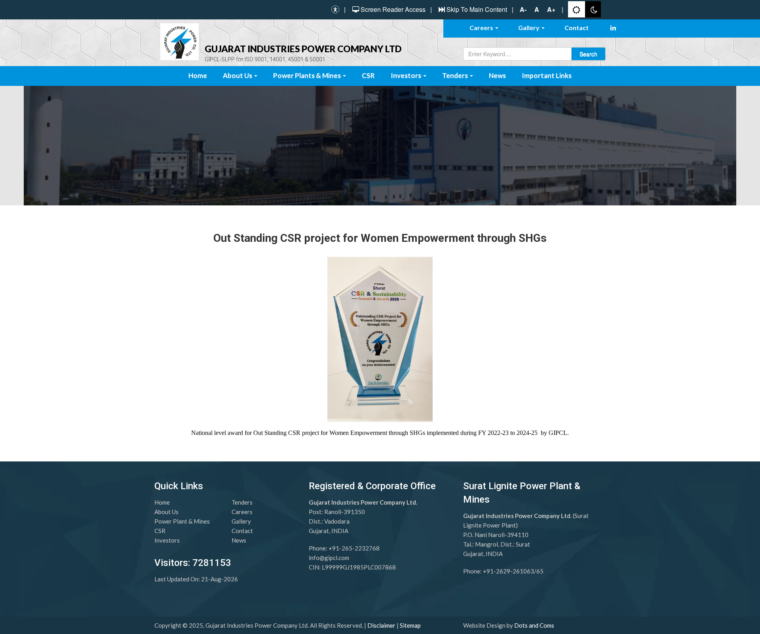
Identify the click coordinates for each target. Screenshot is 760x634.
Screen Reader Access (393, 9)
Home (197, 75)
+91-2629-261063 (508, 571)
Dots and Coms (534, 625)
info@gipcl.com (329, 557)
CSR (368, 75)
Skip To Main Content (476, 9)
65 (539, 571)
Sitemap (410, 625)
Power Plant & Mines (182, 521)
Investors (406, 75)
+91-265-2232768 (354, 548)
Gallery (529, 27)
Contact (576, 27)
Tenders (455, 75)
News (497, 75)
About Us (238, 75)
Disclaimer (381, 625)
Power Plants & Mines (307, 75)
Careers (481, 27)
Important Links (547, 75)
